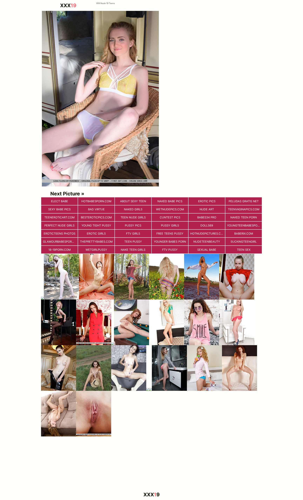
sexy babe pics (59, 209)
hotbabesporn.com (96, 201)
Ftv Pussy (170, 249)
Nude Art (207, 209)
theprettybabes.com (96, 241)
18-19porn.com (59, 249)
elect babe (59, 201)
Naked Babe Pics (169, 201)
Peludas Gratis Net (244, 201)
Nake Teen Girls (133, 249)
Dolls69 (206, 225)
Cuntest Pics (170, 217)
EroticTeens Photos (59, 233)
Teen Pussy (133, 241)
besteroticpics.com (96, 217)
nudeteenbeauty (206, 241)
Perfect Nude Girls (59, 225)
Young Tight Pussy (96, 225)
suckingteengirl (244, 241)
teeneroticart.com (59, 217)
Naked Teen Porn (243, 217)
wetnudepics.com (170, 209)
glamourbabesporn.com (60, 241)
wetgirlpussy (96, 249)
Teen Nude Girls (133, 217)
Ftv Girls (133, 233)
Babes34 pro (206, 217)
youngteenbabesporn (244, 225)
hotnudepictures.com (207, 233)
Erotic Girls (96, 233)
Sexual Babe (206, 249)
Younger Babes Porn (170, 241)
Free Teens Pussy (169, 233)
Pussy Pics (133, 225)
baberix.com (243, 233)
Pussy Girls (170, 225)
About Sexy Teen (133, 201)
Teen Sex (243, 249)
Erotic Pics (207, 201)
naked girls (133, 209)
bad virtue (96, 209)
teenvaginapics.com (243, 209)
